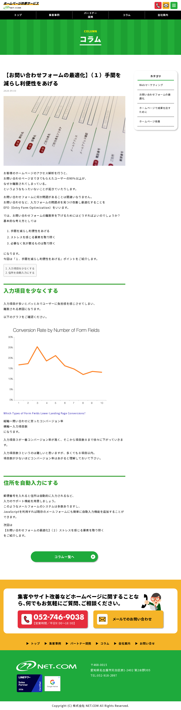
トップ (18, 15)
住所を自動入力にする (21, 272)
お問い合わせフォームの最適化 (155, 96)
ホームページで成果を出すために (155, 110)
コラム (127, 15)
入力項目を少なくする (21, 268)
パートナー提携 (90, 15)
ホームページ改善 (149, 121)
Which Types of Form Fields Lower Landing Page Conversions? (45, 413)
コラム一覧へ (64, 556)
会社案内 (163, 15)
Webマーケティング (151, 85)
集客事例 (54, 15)
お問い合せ (147, 643)
